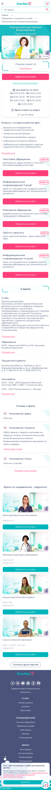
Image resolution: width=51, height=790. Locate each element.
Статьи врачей (25, 738)
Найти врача (25, 730)
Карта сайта (25, 710)
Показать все (8, 153)
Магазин (25, 734)
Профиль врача (25, 757)
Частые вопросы (25, 703)
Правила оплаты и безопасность (25, 689)
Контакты (25, 706)
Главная (4, 15)
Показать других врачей (25, 664)
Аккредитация (25, 761)
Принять (25, 782)
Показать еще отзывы (25, 470)
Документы (25, 692)
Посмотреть (25, 68)
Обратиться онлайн (25, 77)
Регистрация (25, 749)
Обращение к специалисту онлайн (17, 18)
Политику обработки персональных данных (19, 776)
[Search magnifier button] (47, 9)
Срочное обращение (25, 722)
